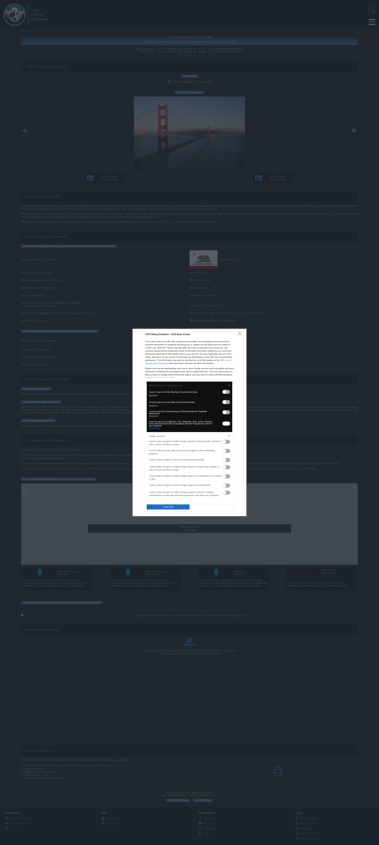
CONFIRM (168, 507)
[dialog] (189, 422)
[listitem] (189, 385)
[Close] (241, 334)
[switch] (226, 392)
